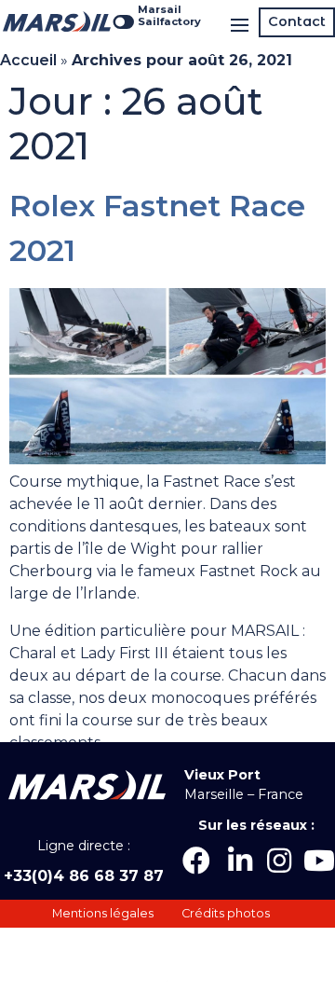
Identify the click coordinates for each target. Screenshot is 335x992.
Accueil (28, 60)
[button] (297, 22)
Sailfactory (169, 21)
